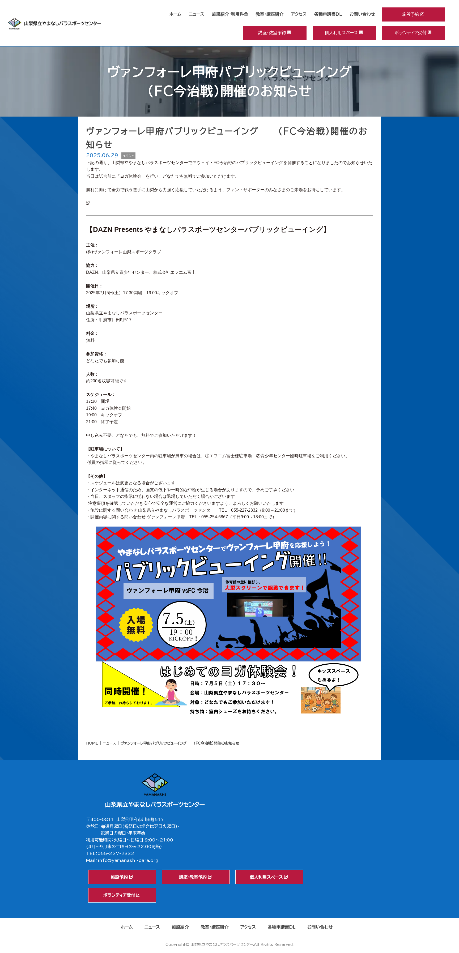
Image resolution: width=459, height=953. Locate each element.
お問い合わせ (362, 14)
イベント (128, 155)
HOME (92, 743)
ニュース (196, 14)
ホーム (175, 14)
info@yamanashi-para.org (128, 860)
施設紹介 (180, 927)
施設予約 (410, 14)
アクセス (299, 14)
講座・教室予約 (272, 33)
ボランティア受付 (411, 33)
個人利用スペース (341, 33)
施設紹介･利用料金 (230, 14)
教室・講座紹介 (269, 14)
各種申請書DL (328, 14)
